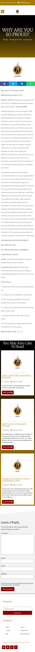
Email (3, 566)
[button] (2, 11)
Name (3, 558)
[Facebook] (3, 647)
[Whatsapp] (16, 647)
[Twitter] (7, 647)
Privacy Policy (25, 642)
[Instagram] (12, 647)
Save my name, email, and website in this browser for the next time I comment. (17, 584)
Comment (5, 533)
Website (4, 573)
